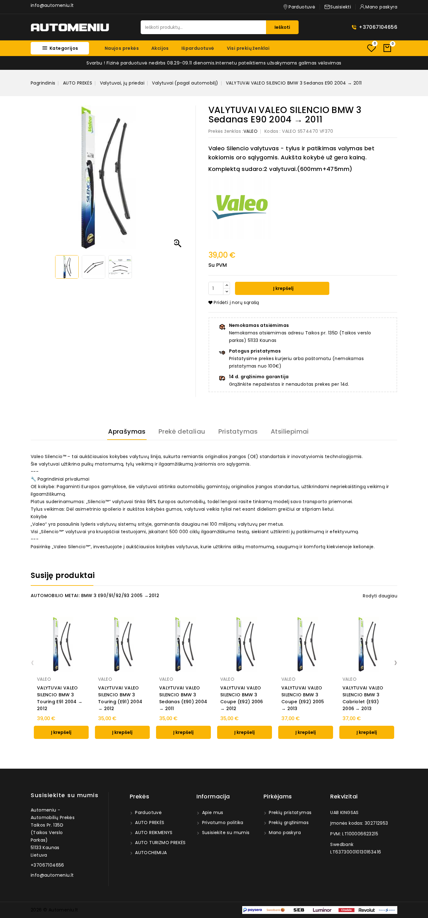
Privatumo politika (222, 822)
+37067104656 (378, 27)
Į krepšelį (283, 288)
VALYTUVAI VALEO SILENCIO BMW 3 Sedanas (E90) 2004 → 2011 (183, 698)
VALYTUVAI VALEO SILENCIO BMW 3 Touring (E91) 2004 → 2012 (120, 698)
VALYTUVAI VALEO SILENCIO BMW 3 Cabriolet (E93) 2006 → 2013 (363, 698)
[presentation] (32, 662)
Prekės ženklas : (225, 131)
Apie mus (212, 812)
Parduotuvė (148, 812)
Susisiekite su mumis (64, 795)
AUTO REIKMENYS (153, 832)
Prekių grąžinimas (288, 822)
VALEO (250, 131)
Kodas (271, 131)
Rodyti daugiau (380, 596)
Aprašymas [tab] (127, 431)
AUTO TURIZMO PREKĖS (160, 842)
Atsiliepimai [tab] (290, 431)
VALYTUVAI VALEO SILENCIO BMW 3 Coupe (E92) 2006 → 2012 (241, 698)
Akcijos (160, 48)
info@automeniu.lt (52, 5)
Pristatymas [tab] (238, 431)
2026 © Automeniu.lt (54, 910)
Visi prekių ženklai (248, 48)
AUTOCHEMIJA (150, 852)
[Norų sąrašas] (371, 48)
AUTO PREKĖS (149, 822)
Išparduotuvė (197, 48)
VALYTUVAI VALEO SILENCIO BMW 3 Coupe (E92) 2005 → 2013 (302, 698)
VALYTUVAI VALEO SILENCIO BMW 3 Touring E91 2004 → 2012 (59, 698)
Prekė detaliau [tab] (182, 431)
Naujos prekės (122, 48)
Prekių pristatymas (290, 812)
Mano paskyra (284, 832)
